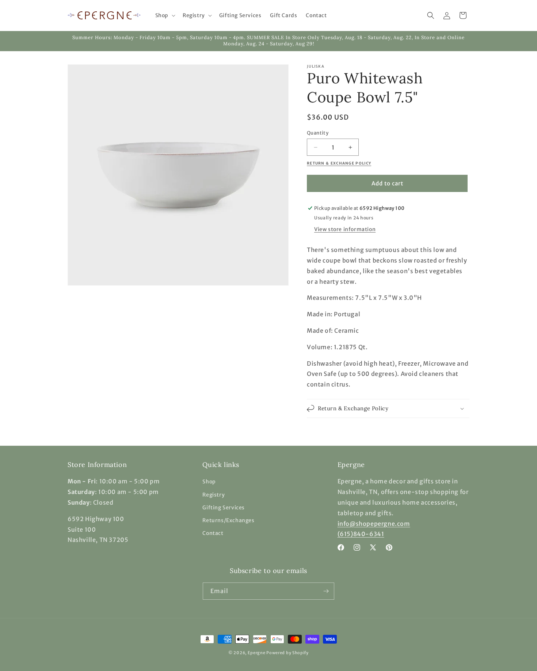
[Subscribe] (326, 591)
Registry (213, 494)
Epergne (257, 652)
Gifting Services (223, 507)
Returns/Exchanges (228, 520)
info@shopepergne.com (374, 523)
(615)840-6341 (361, 534)
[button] (164, 15)
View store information (345, 229)
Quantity (317, 133)
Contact (212, 533)
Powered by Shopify (287, 652)
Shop (209, 481)
